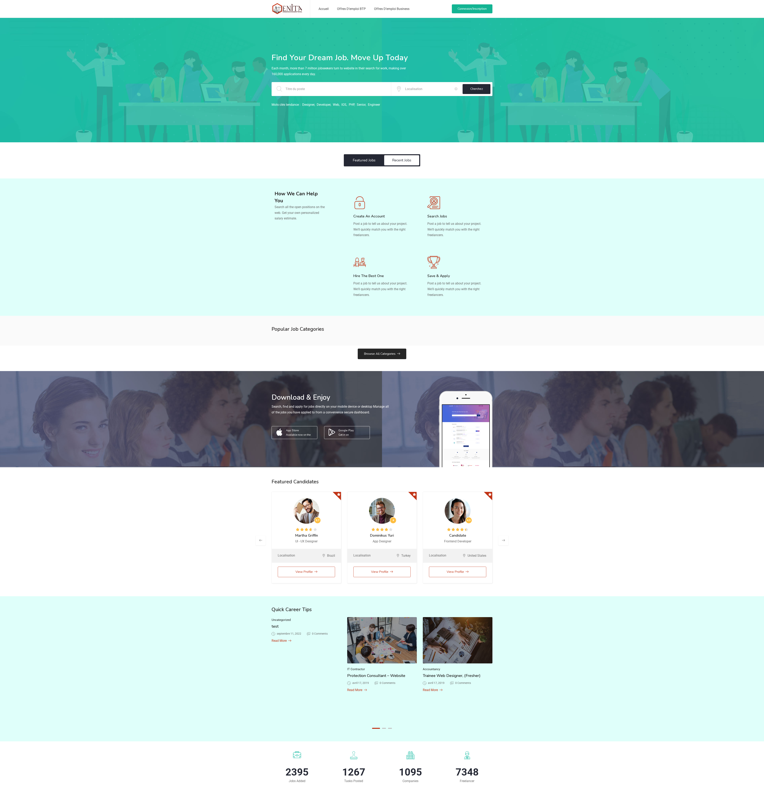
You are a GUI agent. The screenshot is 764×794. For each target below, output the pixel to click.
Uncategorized (281, 620)
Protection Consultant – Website (376, 675)
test (275, 626)
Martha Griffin (382, 535)
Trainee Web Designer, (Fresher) (451, 675)
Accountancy (431, 669)
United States (325, 555)
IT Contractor (356, 669)
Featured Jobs (364, 160)
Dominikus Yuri (458, 535)
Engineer (374, 105)
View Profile (304, 572)
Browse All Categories (380, 354)
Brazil (407, 555)
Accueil (324, 9)
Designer (308, 105)
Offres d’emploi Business (391, 9)
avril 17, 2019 (360, 682)
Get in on (346, 433)
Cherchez (476, 89)
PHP (351, 105)
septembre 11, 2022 (289, 633)
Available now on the (298, 433)
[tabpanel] (306, 633)
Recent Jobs (401, 160)
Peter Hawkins (306, 535)
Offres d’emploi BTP (351, 9)
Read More (279, 641)
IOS (343, 105)
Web (336, 105)
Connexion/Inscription (472, 9)
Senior (361, 105)
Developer (323, 105)
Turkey (481, 555)
